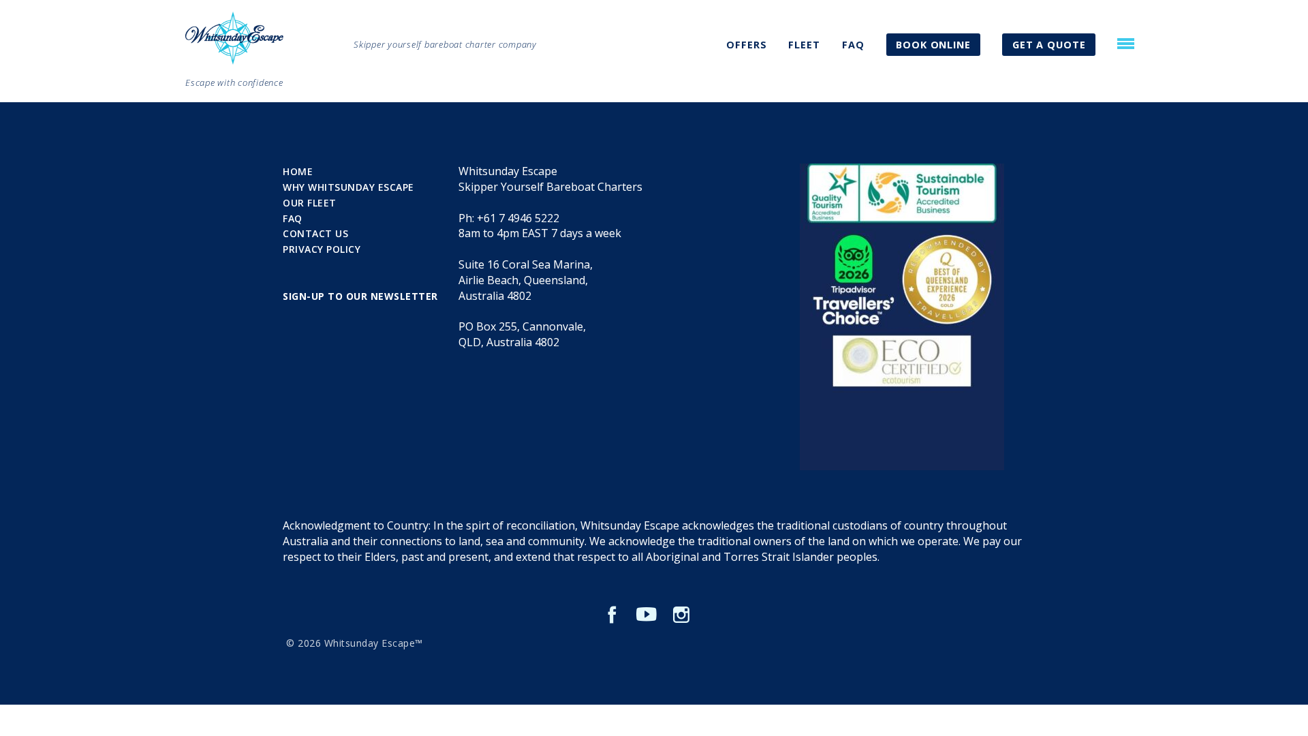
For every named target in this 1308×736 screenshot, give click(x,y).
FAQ (853, 44)
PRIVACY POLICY (321, 249)
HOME (298, 171)
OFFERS (746, 44)
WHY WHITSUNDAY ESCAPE (348, 187)
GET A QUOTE (1049, 44)
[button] (1125, 43)
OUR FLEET (310, 202)
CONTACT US (315, 233)
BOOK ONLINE (933, 44)
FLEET (804, 44)
